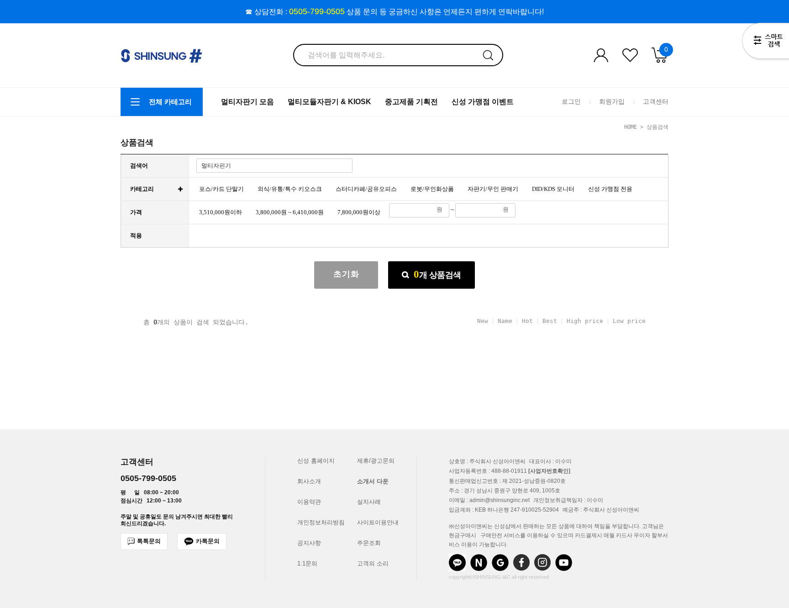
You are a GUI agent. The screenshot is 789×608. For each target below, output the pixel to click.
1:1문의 (307, 563)
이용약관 (309, 501)
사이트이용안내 (378, 522)
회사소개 (309, 481)
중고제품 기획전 (411, 102)
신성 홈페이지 (316, 460)
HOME (630, 127)
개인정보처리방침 (321, 522)
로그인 (571, 101)
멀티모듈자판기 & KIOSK (329, 102)
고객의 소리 (373, 563)
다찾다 (765, 42)
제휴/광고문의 (375, 460)
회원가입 (612, 101)
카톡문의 (208, 541)
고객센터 (655, 101)
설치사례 (369, 501)
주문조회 (369, 542)
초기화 (346, 274)
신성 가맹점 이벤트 (483, 102)
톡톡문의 (149, 541)
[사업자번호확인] (549, 471)
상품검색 (437, 274)
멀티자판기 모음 (247, 102)
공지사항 (309, 542)
